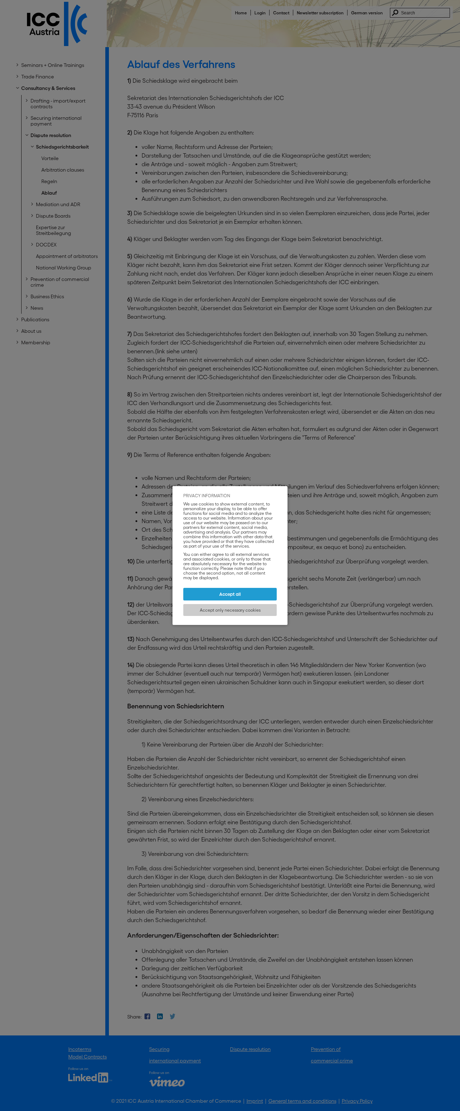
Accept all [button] (230, 594)
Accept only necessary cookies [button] (230, 610)
